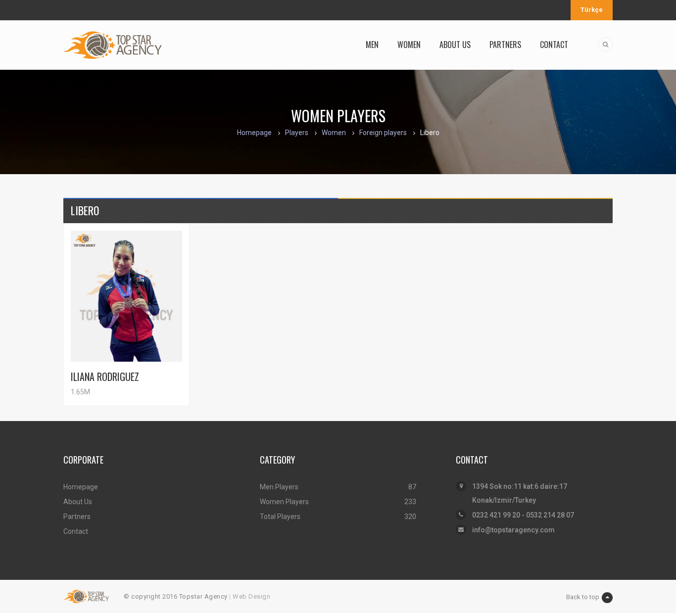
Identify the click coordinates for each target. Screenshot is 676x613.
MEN (372, 44)
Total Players (280, 516)
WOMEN (409, 44)
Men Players (279, 487)
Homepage (254, 133)
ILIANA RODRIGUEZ (105, 376)
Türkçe (591, 9)
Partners (77, 516)
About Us (77, 502)
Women (334, 133)
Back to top (582, 597)
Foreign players (383, 133)
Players (296, 133)
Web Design (251, 596)
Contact (75, 531)
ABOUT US (455, 44)
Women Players (284, 502)
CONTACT (554, 44)
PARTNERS (505, 44)
